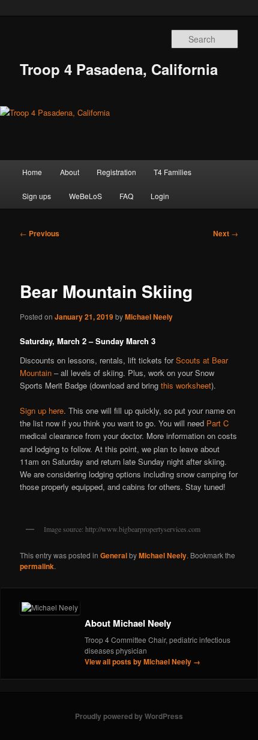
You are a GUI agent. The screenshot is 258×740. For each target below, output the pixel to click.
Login (160, 196)
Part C (217, 423)
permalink (37, 566)
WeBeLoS (85, 196)
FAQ (126, 196)
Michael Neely (149, 316)
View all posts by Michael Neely (142, 661)
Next (225, 233)
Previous (39, 233)
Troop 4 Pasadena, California (119, 69)
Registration (116, 172)
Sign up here (42, 410)
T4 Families (172, 172)
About (69, 172)
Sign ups (36, 196)
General (113, 555)
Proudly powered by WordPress (129, 716)
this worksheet (186, 385)
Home (32, 172)
